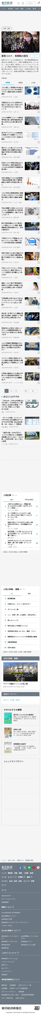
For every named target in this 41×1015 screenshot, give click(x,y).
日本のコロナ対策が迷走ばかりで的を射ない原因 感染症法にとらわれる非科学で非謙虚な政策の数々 (12, 166)
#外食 (18, 700)
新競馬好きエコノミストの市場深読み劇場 (22, 637)
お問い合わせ (20, 998)
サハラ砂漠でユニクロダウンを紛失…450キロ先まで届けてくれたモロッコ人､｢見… (20, 515)
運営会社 (4, 985)
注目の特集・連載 (10, 658)
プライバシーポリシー (9, 991)
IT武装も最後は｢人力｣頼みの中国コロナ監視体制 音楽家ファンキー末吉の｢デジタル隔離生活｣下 (12, 376)
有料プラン (5, 965)
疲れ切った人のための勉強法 (24, 715)
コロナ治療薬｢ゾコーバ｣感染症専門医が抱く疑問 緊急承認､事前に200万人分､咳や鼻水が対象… (12, 121)
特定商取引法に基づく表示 (10, 995)
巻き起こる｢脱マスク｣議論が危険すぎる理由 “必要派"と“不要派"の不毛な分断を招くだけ (12, 315)
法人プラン (5, 968)
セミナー (11, 877)
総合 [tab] (11, 499)
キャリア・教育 (29, 881)
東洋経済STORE (7, 919)
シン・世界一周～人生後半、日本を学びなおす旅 (23, 615)
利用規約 (4, 974)
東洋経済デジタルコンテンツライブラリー (15, 922)
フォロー (35, 56)
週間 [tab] (29, 593)
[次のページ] (33, 391)
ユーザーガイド (7, 971)
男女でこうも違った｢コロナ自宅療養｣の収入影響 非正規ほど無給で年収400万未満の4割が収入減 (12, 151)
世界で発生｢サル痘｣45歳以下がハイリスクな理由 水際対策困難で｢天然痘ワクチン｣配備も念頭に (12, 256)
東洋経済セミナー (27, 941)
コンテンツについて (8, 962)
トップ (3, 8)
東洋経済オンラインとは (9, 958)
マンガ (4, 877)
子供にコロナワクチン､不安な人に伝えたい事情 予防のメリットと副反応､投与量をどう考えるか (12, 271)
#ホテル (6, 700)
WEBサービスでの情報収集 (18, 988)
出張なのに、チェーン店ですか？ (19, 604)
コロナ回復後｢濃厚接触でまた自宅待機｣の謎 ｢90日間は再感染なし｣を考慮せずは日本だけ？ (12, 346)
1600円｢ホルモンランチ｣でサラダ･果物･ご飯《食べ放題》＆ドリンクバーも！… (20, 542)
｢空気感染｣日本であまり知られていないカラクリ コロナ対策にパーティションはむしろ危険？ (12, 301)
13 (26, 391)
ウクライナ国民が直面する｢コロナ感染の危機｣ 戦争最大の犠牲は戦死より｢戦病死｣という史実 (12, 361)
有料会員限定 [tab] (29, 499)
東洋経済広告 (6, 945)
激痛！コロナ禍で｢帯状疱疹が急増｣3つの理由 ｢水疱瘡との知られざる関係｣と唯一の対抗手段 (12, 286)
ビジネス (5, 881)
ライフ (4, 885)
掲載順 (20, 82)
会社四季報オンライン (9, 916)
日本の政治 (11, 647)
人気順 (28, 8)
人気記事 (7, 495)
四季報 (20, 877)
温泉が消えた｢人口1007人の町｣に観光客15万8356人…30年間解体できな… (20, 524)
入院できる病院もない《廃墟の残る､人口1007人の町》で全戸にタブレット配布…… (20, 506)
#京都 (12, 700)
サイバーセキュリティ (9, 899)
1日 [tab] (12, 593)
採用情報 (13, 985)
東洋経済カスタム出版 (28, 945)
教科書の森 (5, 948)
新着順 (8, 82)
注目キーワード (9, 694)
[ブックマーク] (38, 97)
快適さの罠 (17, 729)
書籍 (28, 877)
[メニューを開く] (38, 3)
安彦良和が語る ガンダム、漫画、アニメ (22, 631)
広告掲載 (4, 988)
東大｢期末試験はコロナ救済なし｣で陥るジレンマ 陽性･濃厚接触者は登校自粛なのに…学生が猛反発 (12, 226)
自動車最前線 (12, 642)
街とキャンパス (13, 620)
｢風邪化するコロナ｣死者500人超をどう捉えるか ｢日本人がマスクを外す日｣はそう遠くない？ (12, 106)
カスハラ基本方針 (7, 998)
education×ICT (6, 896)
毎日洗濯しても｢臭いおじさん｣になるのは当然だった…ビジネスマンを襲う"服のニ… (20, 533)
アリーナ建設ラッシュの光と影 (15, 684)
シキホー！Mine (7, 925)
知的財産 (21, 991)
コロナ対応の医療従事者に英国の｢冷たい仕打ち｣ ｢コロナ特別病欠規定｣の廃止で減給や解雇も (12, 196)
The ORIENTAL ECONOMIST (11, 913)
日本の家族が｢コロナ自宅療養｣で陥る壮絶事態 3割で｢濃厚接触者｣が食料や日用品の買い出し (12, 181)
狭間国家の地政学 (20, 744)
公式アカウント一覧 (24, 985)
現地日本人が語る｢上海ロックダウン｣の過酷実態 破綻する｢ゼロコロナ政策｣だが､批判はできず (12, 331)
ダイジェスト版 (13, 609)
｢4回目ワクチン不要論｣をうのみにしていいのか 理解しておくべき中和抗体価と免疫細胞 (12, 240)
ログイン (30, 3)
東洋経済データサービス (9, 941)
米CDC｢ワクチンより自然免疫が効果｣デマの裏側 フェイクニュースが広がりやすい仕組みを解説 (12, 136)
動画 (34, 8)
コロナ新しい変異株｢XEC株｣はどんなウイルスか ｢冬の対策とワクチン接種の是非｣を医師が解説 (12, 91)
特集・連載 (19, 8)
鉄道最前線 (11, 598)
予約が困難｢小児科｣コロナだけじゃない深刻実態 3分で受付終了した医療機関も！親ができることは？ (12, 211)
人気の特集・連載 (11, 589)
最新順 (10, 8)
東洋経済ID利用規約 (27, 995)
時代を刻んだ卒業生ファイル (18, 626)
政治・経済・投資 (15, 881)
